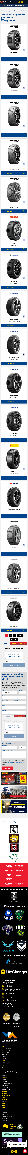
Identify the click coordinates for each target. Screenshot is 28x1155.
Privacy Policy (9, 762)
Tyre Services (5, 1085)
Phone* (10, 700)
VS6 (14, 243)
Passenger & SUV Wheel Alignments (11, 1072)
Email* (4, 705)
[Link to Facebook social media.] (12, 1151)
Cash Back (4, 1101)
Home (4, 11)
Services (4, 1077)
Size (3, 690)
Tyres (3, 1046)
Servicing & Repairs (7, 1083)
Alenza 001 (14, 548)
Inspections (4, 1081)
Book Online (6, 1095)
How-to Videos (5, 1114)
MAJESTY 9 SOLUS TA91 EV (14, 205)
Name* (4, 695)
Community (5, 1099)
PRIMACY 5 (14, 433)
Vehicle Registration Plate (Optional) (8, 744)
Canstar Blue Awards (7, 1116)
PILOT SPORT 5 (14, 395)
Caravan (4, 1068)
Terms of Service (20, 762)
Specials (4, 1091)
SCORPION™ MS (14, 471)
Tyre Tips (4, 1058)
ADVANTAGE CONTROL (14, 510)
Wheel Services (6, 1087)
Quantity (21, 690)
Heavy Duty (5, 1075)
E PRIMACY (14, 281)
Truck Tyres (4, 1054)
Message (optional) (7, 750)
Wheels (4, 1060)
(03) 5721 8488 (10, 994)
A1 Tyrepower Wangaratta (15, 5)
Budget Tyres (5, 1118)
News (3, 1103)
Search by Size (6, 1050)
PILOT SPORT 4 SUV (14, 357)
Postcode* (5, 710)
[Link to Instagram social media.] (15, 1151)
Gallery (4, 1105)
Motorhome (5, 1070)
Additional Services (7, 1089)
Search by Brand (6, 1052)
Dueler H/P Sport (14, 586)
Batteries (4, 1079)
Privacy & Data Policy (10, 1147)
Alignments (5, 1066)
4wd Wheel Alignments (8, 1074)
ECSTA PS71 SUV (14, 129)
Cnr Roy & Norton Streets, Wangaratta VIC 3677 (12, 990)
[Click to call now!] (18, 2)
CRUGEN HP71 (14, 52)
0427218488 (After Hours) (10, 997)
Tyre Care (4, 1056)
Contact (4, 1093)
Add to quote (10, 59)
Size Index (4, 1112)
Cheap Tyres (5, 1120)
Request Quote (7, 768)
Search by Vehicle (6, 1048)
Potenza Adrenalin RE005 (14, 624)
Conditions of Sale (20, 1147)
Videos (4, 1107)
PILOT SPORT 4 (14, 319)
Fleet (3, 1097)
